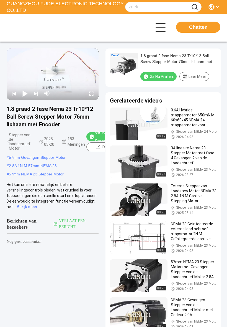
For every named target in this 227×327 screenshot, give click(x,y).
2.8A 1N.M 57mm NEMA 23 (33, 166)
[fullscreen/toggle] (91, 93)
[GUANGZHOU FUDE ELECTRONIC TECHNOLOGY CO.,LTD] (37, 27)
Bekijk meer (27, 207)
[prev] (13, 93)
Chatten (198, 27)
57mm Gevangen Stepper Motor (37, 157)
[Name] (194, 7)
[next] (36, 93)
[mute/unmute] (47, 93)
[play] (53, 74)
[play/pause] (24, 93)
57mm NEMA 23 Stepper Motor (36, 174)
